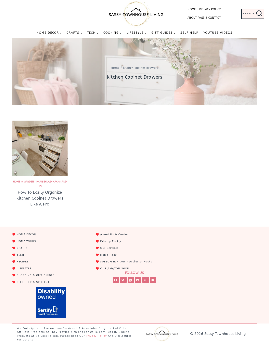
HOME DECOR (26, 234)
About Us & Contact (115, 234)
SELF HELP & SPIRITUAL (34, 282)
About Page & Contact (204, 18)
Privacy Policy (210, 9)
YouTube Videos (218, 32)
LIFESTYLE (24, 268)
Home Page (108, 254)
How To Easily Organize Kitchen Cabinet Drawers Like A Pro (40, 198)
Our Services (109, 247)
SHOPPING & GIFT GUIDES (35, 275)
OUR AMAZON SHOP (114, 268)
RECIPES (23, 261)
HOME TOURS (26, 241)
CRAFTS (22, 247)
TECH (20, 254)
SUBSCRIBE (108, 261)
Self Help (189, 32)
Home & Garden (23, 181)
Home (191, 9)
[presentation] (40, 148)
